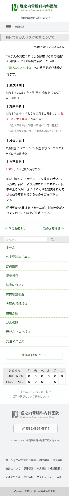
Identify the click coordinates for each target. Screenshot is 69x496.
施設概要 (55, 468)
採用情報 (28, 477)
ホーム (9, 460)
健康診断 (29, 468)
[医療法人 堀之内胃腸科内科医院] (35, 10)
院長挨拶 (57, 460)
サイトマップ (44, 477)
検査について (12, 468)
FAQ (58, 477)
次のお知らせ (52, 228)
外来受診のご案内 (26, 460)
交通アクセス (12, 477)
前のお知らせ (17, 228)
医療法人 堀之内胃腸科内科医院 (40, 491)
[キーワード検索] (51, 239)
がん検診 (42, 468)
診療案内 (44, 460)
